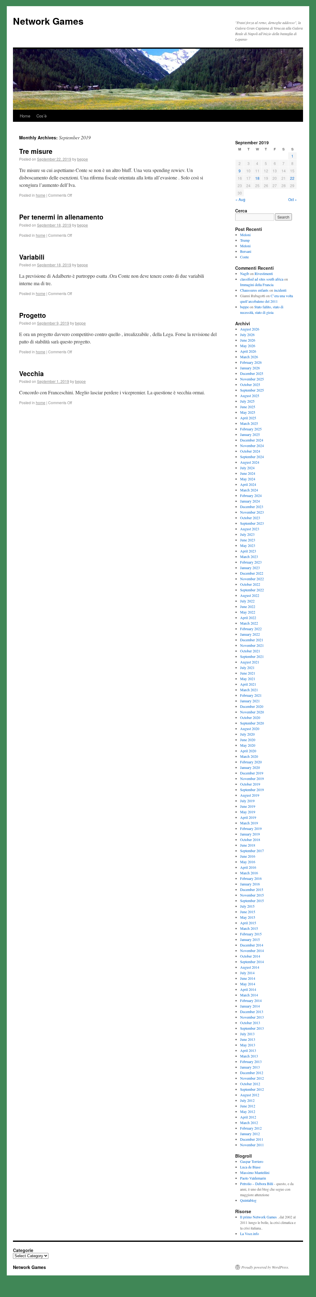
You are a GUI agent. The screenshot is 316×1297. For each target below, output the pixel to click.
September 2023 (252, 523)
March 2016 (249, 872)
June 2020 (247, 739)
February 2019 (251, 828)
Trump (245, 240)
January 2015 (250, 939)
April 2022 (248, 617)
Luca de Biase (250, 1166)
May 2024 (247, 478)
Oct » (292, 199)
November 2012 (252, 1078)
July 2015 (247, 906)
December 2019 (251, 772)
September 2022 (252, 589)
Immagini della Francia (256, 284)
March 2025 (249, 423)
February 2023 (251, 562)
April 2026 (248, 351)
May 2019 (247, 811)
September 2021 (252, 656)
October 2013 (250, 1022)
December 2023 (251, 506)
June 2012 (247, 1105)
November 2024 (252, 445)
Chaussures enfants (254, 290)
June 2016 (247, 856)
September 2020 (252, 722)
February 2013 (251, 1061)
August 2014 (249, 967)
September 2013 (252, 1028)
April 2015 (248, 922)
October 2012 (250, 1083)
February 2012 (251, 1128)
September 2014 (252, 961)
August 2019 (249, 795)
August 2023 (249, 528)
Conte (244, 256)
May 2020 (247, 745)
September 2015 (252, 900)
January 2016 (250, 883)
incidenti (280, 290)
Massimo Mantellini (254, 1172)
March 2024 (249, 489)
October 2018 (250, 839)
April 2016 (248, 867)
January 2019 (250, 833)
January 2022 (250, 634)
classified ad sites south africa (261, 279)
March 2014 (249, 994)
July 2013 (247, 1033)
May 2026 (247, 345)
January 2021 (250, 700)
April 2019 (248, 817)
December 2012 (251, 1072)
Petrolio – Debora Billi (256, 1183)
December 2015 (251, 889)
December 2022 (251, 573)
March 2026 (249, 356)
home (40, 195)
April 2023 (248, 550)
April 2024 (248, 484)
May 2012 (247, 1111)
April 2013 (248, 1050)
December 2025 (251, 373)
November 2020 (252, 711)
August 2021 (249, 661)
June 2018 (247, 845)
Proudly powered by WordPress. (265, 1267)
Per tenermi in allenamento (61, 216)
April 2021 (248, 684)
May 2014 (247, 983)
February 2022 (251, 628)
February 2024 (251, 495)
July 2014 (247, 972)
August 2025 (249, 395)
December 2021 (251, 639)
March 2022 (249, 623)
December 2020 (251, 706)
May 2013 (247, 1044)
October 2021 (250, 650)
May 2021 (247, 678)
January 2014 (250, 1006)
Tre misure (35, 151)
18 (257, 178)
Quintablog (248, 1200)
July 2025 (247, 401)
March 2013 (249, 1055)
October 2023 (250, 517)
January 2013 (250, 1067)
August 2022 (249, 595)
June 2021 (247, 673)
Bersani (245, 251)
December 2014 (251, 944)
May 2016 (247, 861)
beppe (82, 159)
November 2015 (252, 895)
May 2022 (247, 612)
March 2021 (249, 689)
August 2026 (249, 328)
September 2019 (252, 789)
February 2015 (251, 933)
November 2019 (252, 778)
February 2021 (251, 695)
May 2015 (247, 917)
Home (25, 116)
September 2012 (252, 1089)
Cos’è (41, 116)
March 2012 (249, 1122)
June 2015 (247, 911)
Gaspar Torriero (251, 1161)
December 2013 (251, 1011)
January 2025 (250, 434)
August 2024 (249, 462)
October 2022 (250, 584)
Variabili (31, 256)
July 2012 (247, 1100)
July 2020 (247, 734)
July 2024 (247, 467)
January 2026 (250, 367)
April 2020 (248, 750)
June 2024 (247, 473)
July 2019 (247, 800)
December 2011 (251, 1139)
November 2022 (252, 578)
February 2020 (251, 761)
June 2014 (247, 978)
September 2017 (252, 850)
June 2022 (247, 606)
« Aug (240, 199)
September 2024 (252, 456)
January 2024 (250, 501)
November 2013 (252, 1017)
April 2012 (248, 1116)
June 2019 (247, 806)
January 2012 (250, 1133)
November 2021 (252, 645)
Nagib (244, 273)
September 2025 (252, 390)
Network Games (48, 20)
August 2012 (249, 1094)
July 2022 (247, 600)
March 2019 (249, 822)
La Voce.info (249, 1233)
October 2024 (250, 451)
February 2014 (251, 1000)
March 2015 (249, 928)
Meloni (245, 234)
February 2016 (251, 878)
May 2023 (247, 545)
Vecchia (31, 373)
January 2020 (250, 767)
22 (292, 178)
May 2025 (247, 412)
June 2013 (247, 1039)
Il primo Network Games (258, 1216)
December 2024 (251, 439)
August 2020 (249, 728)
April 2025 (248, 417)
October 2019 (250, 784)
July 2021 (247, 667)
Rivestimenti (264, 273)
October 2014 (250, 956)
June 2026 (247, 340)
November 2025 (252, 378)
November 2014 (252, 950)
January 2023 (250, 567)
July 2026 (247, 334)
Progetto (32, 315)
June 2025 (247, 406)
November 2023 (252, 512)
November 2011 (252, 1144)
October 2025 (250, 384)
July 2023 (247, 534)
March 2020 (249, 756)
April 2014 (248, 989)
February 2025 (251, 428)
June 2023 (247, 539)
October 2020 (250, 717)
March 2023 (249, 556)
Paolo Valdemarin (253, 1178)
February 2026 (251, 362)
